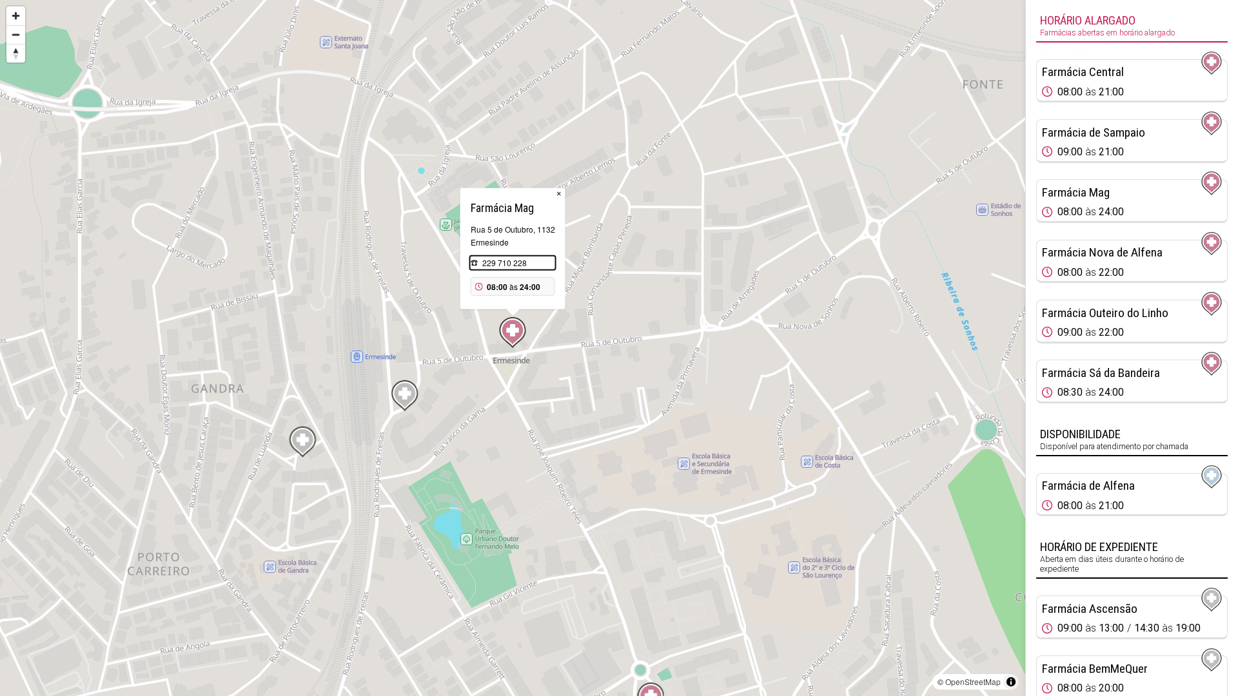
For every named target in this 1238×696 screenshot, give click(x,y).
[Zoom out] (15, 34)
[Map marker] (512, 332)
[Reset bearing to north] (15, 53)
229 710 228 (504, 262)
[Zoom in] (15, 15)
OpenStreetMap (973, 681)
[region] (512, 348)
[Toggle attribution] (1011, 682)
